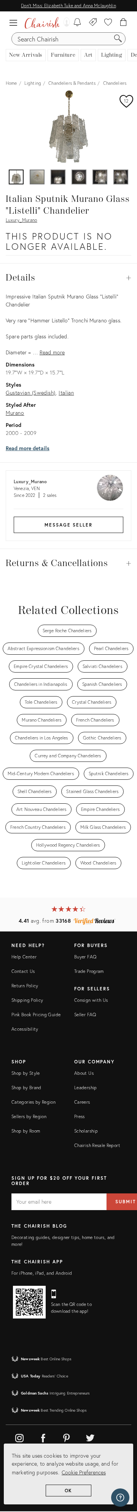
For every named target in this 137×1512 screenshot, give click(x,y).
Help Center (24, 957)
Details (68, 278)
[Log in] (65, 23)
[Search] (118, 38)
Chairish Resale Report (97, 1145)
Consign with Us (91, 1000)
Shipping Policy (27, 1000)
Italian (66, 392)
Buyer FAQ (85, 957)
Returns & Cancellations (68, 563)
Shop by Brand (26, 1087)
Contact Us (23, 971)
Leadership (85, 1087)
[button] (15, 22)
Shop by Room (25, 1131)
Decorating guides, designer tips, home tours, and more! (63, 1240)
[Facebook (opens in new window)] (43, 1437)
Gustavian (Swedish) (31, 392)
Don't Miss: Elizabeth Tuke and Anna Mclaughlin (68, 5)
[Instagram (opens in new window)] (19, 1437)
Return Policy (24, 985)
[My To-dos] (77, 22)
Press (79, 1116)
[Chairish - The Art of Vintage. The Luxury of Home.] (42, 23)
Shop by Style (25, 1073)
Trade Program (89, 971)
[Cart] (123, 22)
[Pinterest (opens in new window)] (66, 1437)
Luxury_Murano (21, 220)
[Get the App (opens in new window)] (29, 1302)
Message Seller (68, 525)
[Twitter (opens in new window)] (90, 1437)
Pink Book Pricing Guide (36, 1014)
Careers (82, 1102)
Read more (52, 352)
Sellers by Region (28, 1116)
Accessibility (24, 1029)
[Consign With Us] (93, 22)
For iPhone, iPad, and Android (41, 1273)
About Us (84, 1073)
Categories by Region (33, 1102)
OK (69, 1490)
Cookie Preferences (84, 1472)
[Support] (120, 1497)
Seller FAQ (85, 1014)
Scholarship (86, 1131)
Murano (15, 412)
